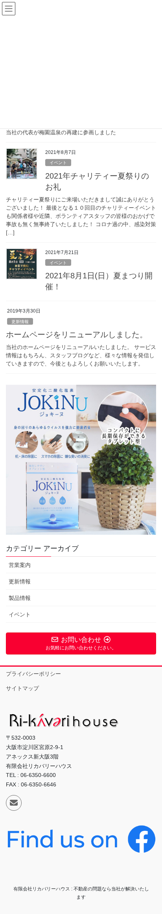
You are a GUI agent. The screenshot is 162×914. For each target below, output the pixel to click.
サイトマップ (22, 688)
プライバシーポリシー (33, 674)
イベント (58, 162)
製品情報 (20, 598)
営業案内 (20, 565)
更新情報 (20, 321)
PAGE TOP (150, 879)
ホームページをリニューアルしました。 (76, 334)
